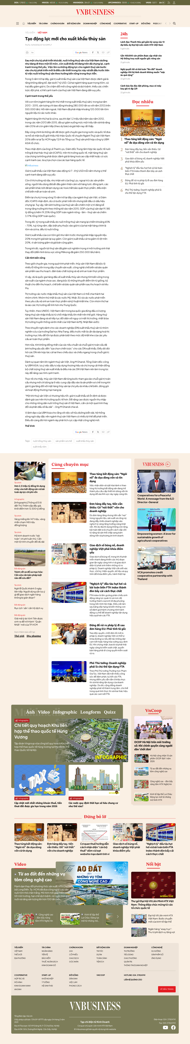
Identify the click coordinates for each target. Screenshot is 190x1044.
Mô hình (18, 982)
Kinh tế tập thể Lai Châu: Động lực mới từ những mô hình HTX (161, 797)
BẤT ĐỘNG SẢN (103, 947)
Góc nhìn (73, 961)
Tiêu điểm (31, 23)
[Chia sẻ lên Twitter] (98, 52)
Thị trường (129, 951)
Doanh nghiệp (90, 23)
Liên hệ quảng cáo (133, 979)
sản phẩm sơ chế (64, 441)
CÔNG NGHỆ (156, 947)
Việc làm (73, 982)
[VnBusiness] (31, 165)
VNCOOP (101, 975)
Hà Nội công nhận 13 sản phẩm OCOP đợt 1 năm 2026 (161, 758)
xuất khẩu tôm (40, 446)
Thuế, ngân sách (50, 961)
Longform (90, 712)
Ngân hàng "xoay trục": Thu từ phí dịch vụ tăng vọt (161, 930)
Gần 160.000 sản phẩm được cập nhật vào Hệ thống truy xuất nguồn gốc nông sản (141, 57)
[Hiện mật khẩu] (121, 473)
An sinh (17, 989)
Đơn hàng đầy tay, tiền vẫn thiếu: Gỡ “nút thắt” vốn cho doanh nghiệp (142, 151)
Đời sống (145, 23)
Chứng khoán (57, 23)
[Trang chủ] (23, 23)
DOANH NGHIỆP (131, 947)
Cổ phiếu (73, 954)
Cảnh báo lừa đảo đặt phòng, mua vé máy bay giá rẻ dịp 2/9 (140, 87)
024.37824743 (169, 1023)
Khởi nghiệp (48, 978)
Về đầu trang (167, 989)
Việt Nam (42, 32)
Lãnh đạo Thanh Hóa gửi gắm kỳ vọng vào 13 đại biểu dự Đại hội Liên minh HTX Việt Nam (142, 43)
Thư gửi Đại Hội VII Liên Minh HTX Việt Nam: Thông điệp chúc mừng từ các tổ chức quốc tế (152, 904)
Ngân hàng (47, 951)
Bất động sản (73, 23)
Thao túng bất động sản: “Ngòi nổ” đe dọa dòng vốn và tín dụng (108, 477)
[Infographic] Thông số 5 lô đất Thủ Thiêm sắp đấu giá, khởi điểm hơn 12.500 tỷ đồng (29, 505)
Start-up (133, 23)
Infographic (19, 499)
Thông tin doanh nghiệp (136, 965)
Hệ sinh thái (47, 985)
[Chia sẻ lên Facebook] (93, 52)
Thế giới (19, 636)
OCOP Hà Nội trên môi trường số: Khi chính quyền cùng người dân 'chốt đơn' (153, 745)
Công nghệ (105, 23)
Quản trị (128, 961)
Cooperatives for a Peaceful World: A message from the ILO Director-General (155, 498)
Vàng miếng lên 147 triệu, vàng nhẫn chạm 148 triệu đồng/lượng (29, 522)
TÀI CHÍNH (46, 947)
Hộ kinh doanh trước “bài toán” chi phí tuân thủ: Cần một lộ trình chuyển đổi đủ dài (29, 538)
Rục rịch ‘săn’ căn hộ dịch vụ (28, 608)
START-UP (46, 975)
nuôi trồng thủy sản (42, 441)
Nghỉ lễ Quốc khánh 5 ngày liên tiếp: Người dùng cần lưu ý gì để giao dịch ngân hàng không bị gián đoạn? (29, 593)
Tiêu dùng (129, 954)
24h (71, 951)
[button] (118, 916)
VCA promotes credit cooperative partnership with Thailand (154, 575)
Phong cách (75, 985)
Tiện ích (100, 961)
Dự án (99, 954)
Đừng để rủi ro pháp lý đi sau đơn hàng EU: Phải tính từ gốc (144, 182)
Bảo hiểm (46, 958)
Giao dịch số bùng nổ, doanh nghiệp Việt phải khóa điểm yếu (107, 548)
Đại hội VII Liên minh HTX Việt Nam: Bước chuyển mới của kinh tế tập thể (160, 918)
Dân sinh (73, 978)
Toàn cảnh (102, 958)
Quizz (110, 712)
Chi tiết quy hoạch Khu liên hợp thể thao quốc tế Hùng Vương (41, 731)
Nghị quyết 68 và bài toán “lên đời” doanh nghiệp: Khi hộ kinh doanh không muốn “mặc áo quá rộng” (142, 72)
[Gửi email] (103, 52)
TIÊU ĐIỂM (18, 947)
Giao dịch (74, 958)
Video (44, 712)
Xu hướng (156, 951)
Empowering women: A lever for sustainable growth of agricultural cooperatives (156, 537)
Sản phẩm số (157, 954)
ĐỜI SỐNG (73, 975)
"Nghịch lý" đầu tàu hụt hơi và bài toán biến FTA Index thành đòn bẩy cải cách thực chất (143, 170)
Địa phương (34, 636)
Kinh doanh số (49, 965)
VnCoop (153, 711)
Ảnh (30, 712)
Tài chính (43, 23)
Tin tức (100, 951)
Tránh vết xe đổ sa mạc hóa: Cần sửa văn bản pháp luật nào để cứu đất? (28, 574)
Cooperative (120, 23)
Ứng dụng (156, 958)
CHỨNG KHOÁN (76, 947)
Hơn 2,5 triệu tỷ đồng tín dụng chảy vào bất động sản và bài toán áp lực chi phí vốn (29, 489)
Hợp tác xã (19, 978)
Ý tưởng (46, 982)
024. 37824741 (139, 975)
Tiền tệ (45, 954)
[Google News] (81, 52)
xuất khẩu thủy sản (85, 441)
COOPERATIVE (20, 975)
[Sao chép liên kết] (108, 52)
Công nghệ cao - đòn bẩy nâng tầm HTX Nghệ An (44, 917)
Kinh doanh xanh (22, 985)
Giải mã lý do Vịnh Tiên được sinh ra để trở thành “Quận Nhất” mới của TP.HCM (28, 621)
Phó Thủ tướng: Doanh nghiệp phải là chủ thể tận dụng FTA (143, 191)
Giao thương (130, 958)
